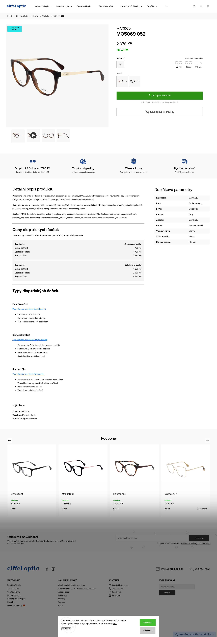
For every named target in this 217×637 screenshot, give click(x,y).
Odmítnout (147, 630)
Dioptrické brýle (14, 585)
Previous (10, 440)
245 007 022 (202, 568)
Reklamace (62, 595)
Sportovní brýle (13, 592)
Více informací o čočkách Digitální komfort (29, 340)
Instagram (53, 569)
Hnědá (200, 225)
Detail (13, 509)
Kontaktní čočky (14, 595)
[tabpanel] (32, 480)
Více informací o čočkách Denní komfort (29, 309)
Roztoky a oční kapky (16, 599)
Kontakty (61, 599)
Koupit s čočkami (162, 95)
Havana (192, 225)
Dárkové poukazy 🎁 (16, 605)
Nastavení (66, 629)
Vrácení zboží (64, 592)
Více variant (202, 509)
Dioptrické (193, 209)
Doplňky (10, 602)
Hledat (167, 593)
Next (207, 440)
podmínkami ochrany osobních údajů (195, 544)
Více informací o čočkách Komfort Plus (28, 374)
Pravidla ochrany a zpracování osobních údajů (77, 588)
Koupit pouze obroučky (162, 111)
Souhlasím (147, 622)
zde (115, 623)
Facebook (47, 569)
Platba (60, 605)
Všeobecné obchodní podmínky (71, 585)
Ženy (191, 214)
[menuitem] (43, 6)
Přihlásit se (199, 538)
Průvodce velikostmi (194, 58)
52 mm (192, 231)
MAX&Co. (124, 28)
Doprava (61, 602)
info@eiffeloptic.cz (172, 568)
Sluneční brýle (13, 588)
